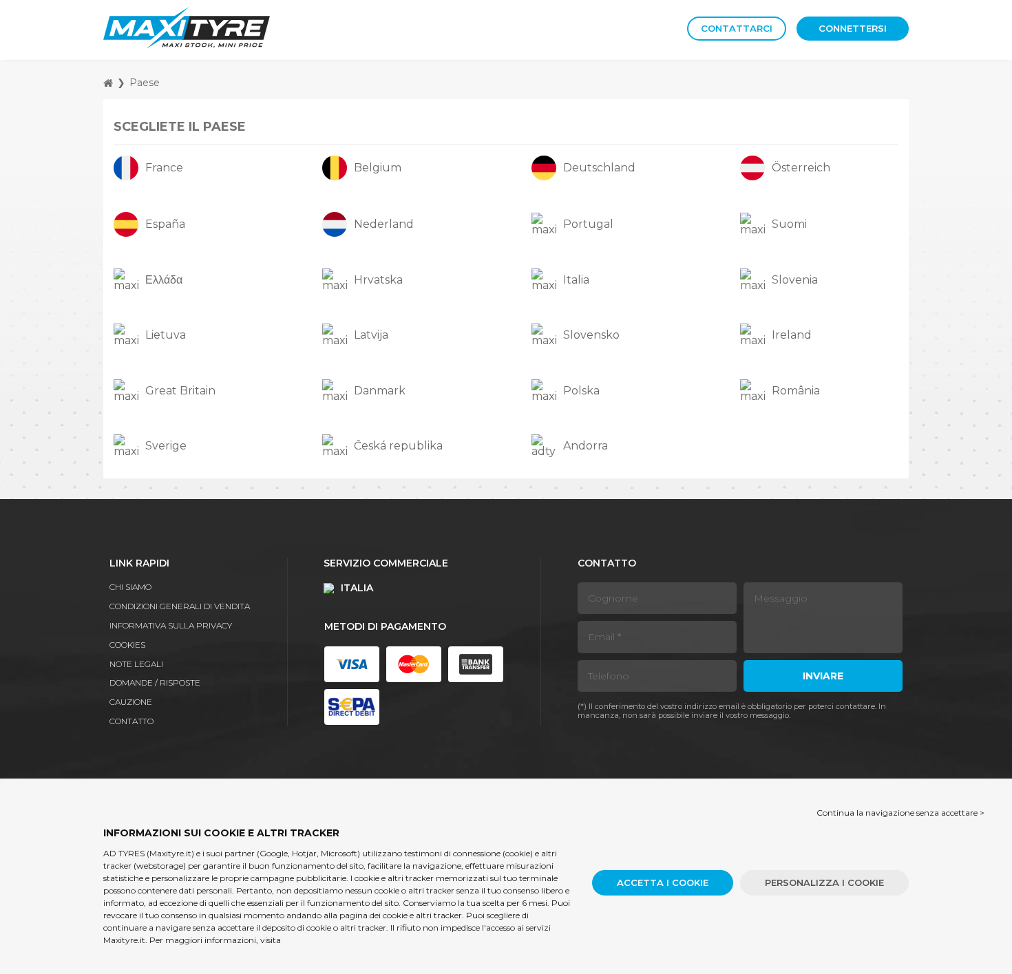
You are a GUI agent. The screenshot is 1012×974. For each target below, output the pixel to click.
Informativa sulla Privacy (170, 625)
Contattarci (736, 28)
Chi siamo (130, 587)
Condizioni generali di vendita (179, 606)
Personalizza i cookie (824, 882)
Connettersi (853, 28)
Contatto (131, 721)
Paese (144, 82)
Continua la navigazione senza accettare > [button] (900, 812)
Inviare (823, 676)
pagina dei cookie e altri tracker (400, 915)
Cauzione (130, 702)
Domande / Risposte (154, 682)
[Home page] (108, 82)
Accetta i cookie (662, 882)
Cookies (127, 644)
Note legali (136, 664)
